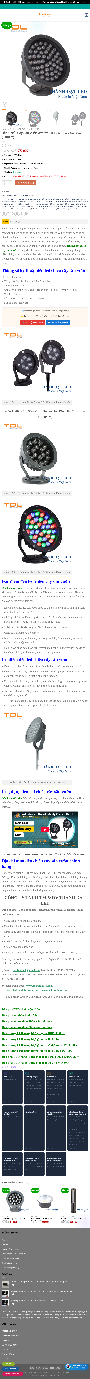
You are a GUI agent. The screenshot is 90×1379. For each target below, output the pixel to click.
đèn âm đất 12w (18, 199)
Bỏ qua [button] (83, 2)
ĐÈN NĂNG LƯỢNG (10, 1336)
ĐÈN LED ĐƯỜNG (9, 1331)
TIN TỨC (5, 1349)
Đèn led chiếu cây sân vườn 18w (22, 206)
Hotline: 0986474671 (13, 1374)
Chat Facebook (11, 1369)
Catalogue (66, 1372)
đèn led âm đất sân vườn (65, 204)
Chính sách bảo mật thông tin (14, 1254)
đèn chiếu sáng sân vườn (63, 201)
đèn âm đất (9, 199)
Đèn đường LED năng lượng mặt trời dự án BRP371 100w (40, 1045)
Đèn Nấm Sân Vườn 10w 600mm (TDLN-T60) (73, 1220)
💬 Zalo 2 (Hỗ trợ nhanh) (58, 322)
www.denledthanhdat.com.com (20, 989)
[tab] (5, 221)
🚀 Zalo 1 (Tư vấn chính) (32, 322)
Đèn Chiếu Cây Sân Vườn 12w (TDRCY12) (13, 1220)
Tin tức (39, 1372)
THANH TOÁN (8, 1354)
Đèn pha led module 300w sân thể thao (27, 1027)
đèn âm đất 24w (41, 199)
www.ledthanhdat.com (55, 989)
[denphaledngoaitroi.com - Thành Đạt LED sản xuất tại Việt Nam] (45, 15)
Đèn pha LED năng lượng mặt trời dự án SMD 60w (35, 1062)
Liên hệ (5, 1245)
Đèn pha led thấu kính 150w (20, 1015)
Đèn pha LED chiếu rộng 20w (21, 1009)
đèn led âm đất (77, 201)
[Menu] (3, 15)
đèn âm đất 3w (64, 199)
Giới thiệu (5, 1240)
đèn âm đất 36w (53, 199)
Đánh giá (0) (15, 222)
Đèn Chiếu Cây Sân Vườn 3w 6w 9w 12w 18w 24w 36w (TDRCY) (32, 201)
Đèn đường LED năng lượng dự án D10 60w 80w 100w (37, 1050)
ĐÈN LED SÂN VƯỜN (18, 129)
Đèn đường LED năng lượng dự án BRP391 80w (33, 1033)
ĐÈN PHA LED (8, 1340)
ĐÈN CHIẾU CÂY (34, 129)
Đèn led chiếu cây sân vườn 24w (44, 206)
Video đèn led (49, 1372)
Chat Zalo (9, 1364)
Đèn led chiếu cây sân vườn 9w (67, 209)
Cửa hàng (32, 1372)
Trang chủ (5, 129)
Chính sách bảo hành (10, 1258)
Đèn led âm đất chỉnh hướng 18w (30, 204)
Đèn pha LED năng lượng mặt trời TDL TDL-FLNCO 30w (40, 1056)
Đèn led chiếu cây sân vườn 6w (46, 209)
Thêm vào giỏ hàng (25, 183)
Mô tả (5, 222)
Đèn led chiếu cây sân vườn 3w (24, 209)
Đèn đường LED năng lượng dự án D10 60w (30, 1039)
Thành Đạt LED (53, 1376)
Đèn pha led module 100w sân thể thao (27, 1021)
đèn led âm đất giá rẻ (49, 204)
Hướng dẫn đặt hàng (10, 1249)
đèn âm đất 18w (30, 199)
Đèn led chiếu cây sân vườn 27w (66, 206)
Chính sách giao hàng (10, 1268)
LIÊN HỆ (5, 1359)
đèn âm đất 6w (75, 199)
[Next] (83, 64)
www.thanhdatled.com (39, 985)
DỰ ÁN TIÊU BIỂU (9, 1345)
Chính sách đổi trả (9, 1263)
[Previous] (6, 64)
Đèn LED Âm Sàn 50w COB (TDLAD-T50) (41, 1220)
